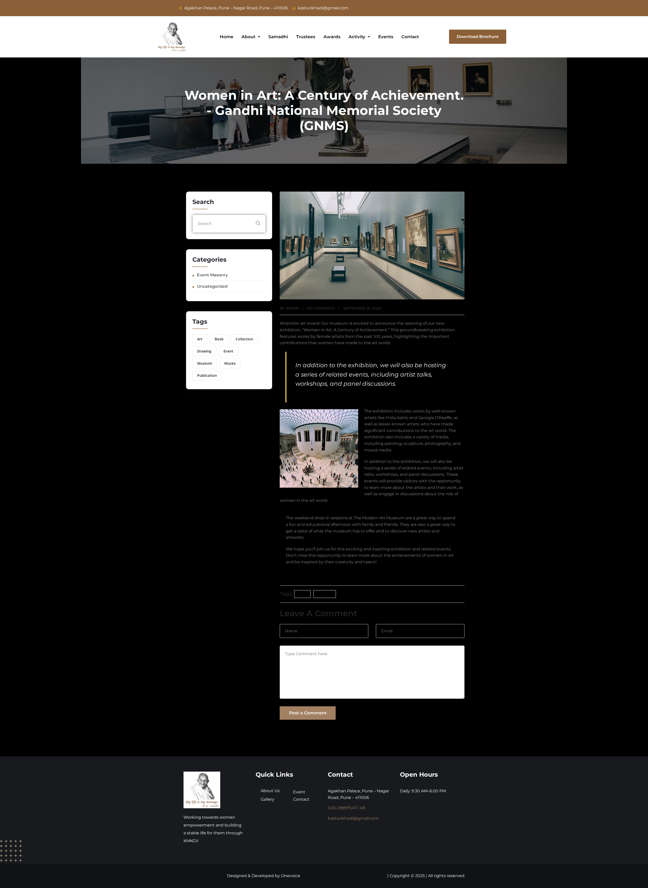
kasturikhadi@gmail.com (353, 818)
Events (385, 36)
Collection (244, 339)
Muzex (230, 363)
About (248, 36)
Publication (207, 375)
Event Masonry (212, 275)
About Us (270, 790)
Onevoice (290, 875)
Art (199, 339)
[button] (250, 37)
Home (226, 36)
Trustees (305, 36)
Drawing (204, 351)
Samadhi (278, 36)
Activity (357, 36)
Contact (410, 36)
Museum (204, 363)
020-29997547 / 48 (346, 808)
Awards (331, 36)
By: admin (289, 308)
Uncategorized (212, 286)
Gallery (267, 799)
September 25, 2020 (362, 308)
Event (228, 351)
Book (219, 339)
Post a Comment (308, 712)
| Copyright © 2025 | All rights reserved (425, 875)
